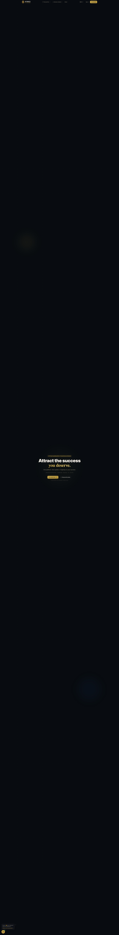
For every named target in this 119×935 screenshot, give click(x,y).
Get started (93, 1)
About (66, 1)
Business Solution (57, 1)
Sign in (87, 1)
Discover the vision (66, 477)
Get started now (52, 477)
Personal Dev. (46, 1)
